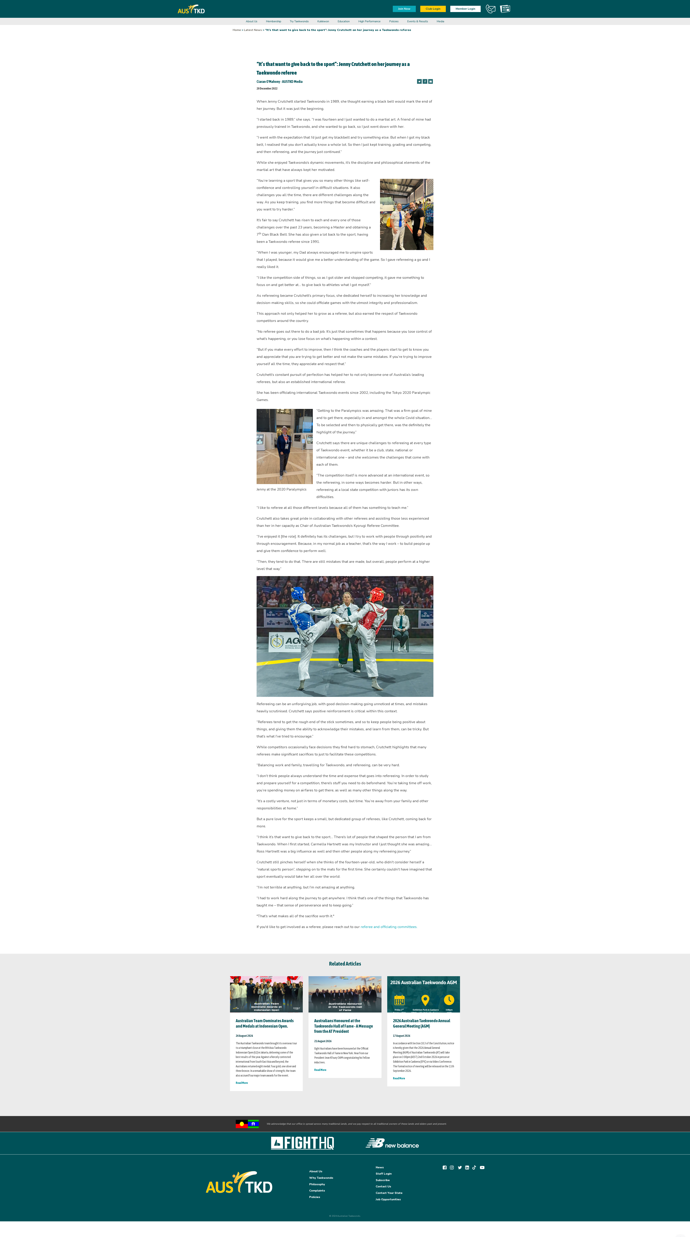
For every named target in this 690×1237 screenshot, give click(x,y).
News (380, 1167)
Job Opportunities (388, 1199)
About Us (315, 1171)
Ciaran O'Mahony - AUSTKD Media (280, 81)
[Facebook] (425, 81)
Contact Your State (389, 1193)
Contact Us (383, 1186)
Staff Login (384, 1174)
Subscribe (383, 1180)
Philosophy (317, 1184)
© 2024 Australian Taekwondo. (345, 1216)
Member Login (465, 9)
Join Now (404, 9)
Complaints (317, 1191)
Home (237, 30)
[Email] (430, 81)
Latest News (253, 30)
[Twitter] (419, 81)
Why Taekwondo (321, 1178)
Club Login (433, 9)
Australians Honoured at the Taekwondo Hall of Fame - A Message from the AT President (343, 1026)
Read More (242, 1082)
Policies (314, 1197)
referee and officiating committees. (389, 926)
